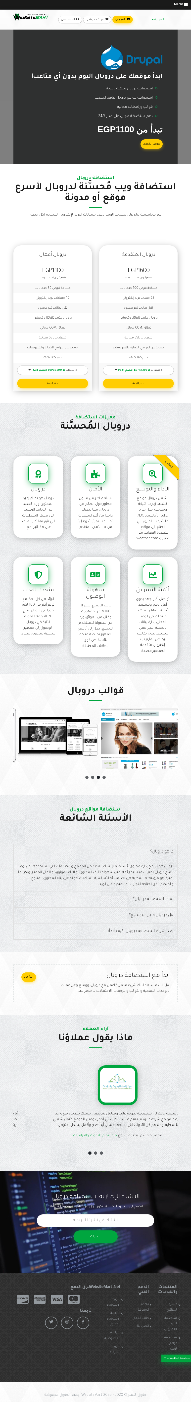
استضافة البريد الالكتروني (171, 1324)
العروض (120, 19)
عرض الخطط (151, 144)
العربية (159, 20)
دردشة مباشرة (95, 19)
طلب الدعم (141, 1318)
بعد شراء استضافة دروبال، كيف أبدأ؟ (140, 931)
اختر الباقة (52, 383)
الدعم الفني (68, 19)
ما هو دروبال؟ (162, 851)
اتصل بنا (143, 1326)
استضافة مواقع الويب (171, 1343)
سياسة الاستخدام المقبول (113, 1319)
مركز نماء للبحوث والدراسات (76, 1136)
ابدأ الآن (28, 977)
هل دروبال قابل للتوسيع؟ (151, 915)
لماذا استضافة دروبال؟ (153, 899)
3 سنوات (54, 370)
